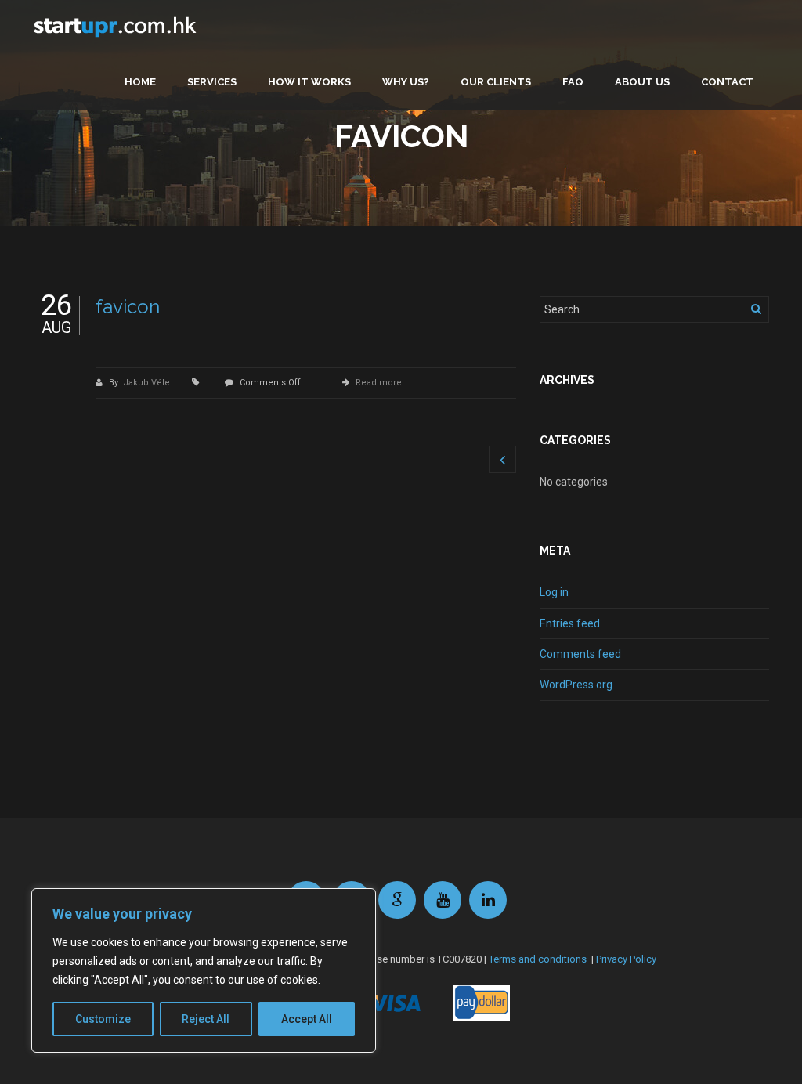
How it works (309, 82)
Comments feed (580, 654)
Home (140, 82)
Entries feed (570, 623)
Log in (554, 592)
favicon (128, 306)
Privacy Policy (626, 959)
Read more (379, 383)
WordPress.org (576, 684)
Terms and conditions (538, 959)
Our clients (496, 82)
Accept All (306, 1019)
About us (642, 82)
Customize (103, 1019)
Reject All (205, 1019)
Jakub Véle (147, 383)
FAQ (572, 82)
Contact (727, 82)
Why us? (405, 82)
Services (212, 82)
